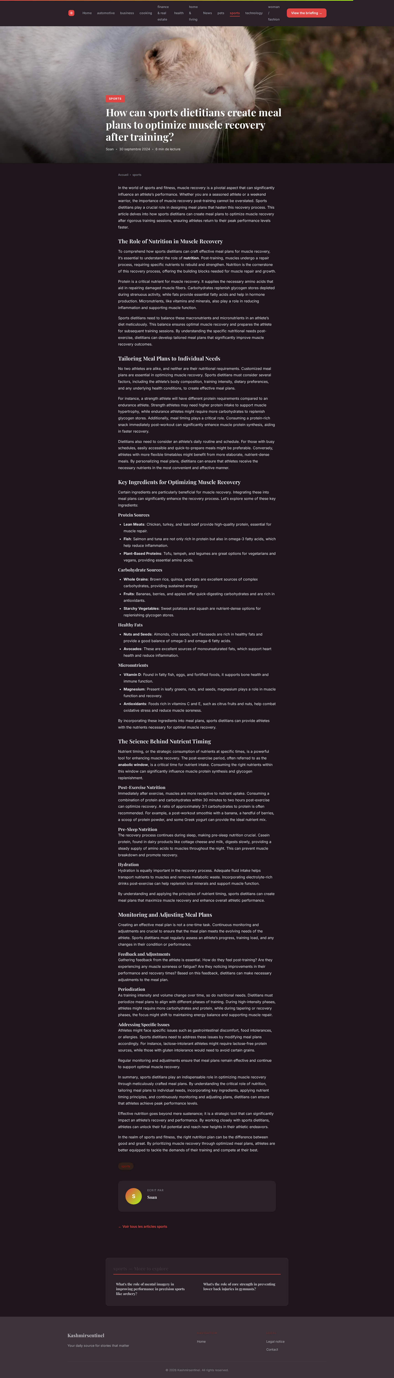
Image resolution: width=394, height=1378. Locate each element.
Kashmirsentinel (85, 1335)
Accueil (123, 174)
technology (254, 13)
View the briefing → (306, 13)
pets (221, 13)
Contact (272, 1349)
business (127, 13)
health (179, 13)
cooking (146, 13)
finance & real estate (163, 13)
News (207, 13)
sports (235, 13)
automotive (106, 13)
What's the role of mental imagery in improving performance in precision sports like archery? (150, 1289)
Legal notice (275, 1341)
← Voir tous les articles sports (142, 1226)
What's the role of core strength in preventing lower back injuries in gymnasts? (239, 1286)
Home (87, 13)
